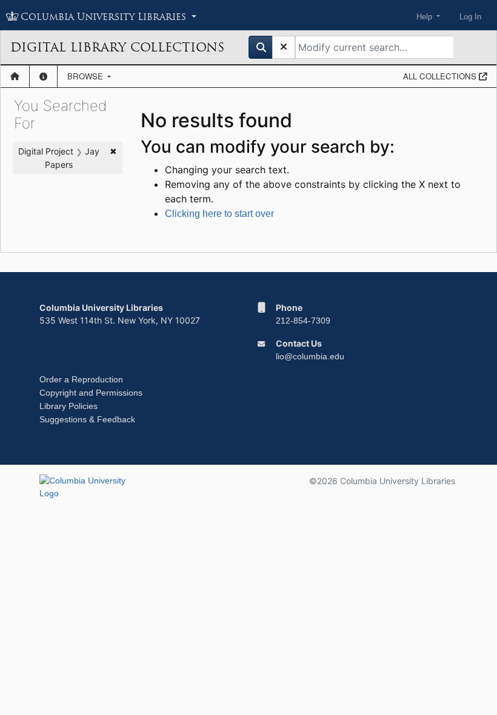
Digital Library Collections (117, 47)
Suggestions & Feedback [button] (87, 419)
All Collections (441, 76)
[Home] (15, 76)
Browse (86, 76)
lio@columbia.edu (310, 356)
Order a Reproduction (81, 379)
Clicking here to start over (219, 213)
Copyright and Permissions (90, 392)
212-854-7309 (303, 320)
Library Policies (68, 406)
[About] (43, 76)
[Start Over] (283, 47)
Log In (470, 16)
